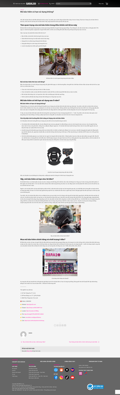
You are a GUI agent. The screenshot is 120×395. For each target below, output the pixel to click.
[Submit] (90, 3)
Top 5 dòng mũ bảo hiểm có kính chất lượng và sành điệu (83, 342)
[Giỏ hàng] (107, 3)
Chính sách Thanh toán (34, 374)
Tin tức (13, 374)
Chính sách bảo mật (33, 370)
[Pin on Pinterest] (62, 325)
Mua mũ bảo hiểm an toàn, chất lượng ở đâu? (33, 342)
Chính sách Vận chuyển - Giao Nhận (37, 372)
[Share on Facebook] (55, 325)
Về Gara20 (14, 368)
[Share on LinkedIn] (65, 325)
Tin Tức (22, 9)
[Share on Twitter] (57, 325)
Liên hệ (14, 370)
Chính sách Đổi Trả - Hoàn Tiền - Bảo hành (38, 376)
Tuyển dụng (14, 376)
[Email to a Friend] (60, 325)
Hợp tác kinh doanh (16, 372)
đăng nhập (29, 351)
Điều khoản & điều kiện (34, 378)
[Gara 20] (31, 3)
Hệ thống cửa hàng (33, 368)
